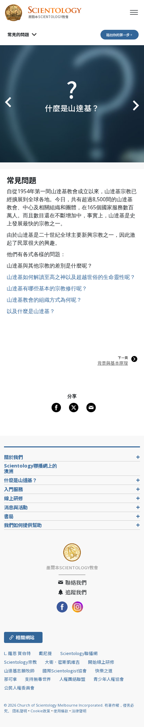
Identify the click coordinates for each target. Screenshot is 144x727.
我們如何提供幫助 (23, 524)
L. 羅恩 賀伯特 (17, 653)
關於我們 (13, 456)
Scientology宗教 (20, 662)
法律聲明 (79, 710)
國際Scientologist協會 (65, 670)
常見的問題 (18, 34)
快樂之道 (104, 670)
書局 (8, 516)
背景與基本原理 (112, 362)
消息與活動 (15, 507)
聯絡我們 (75, 582)
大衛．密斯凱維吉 (62, 662)
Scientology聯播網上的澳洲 (30, 468)
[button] (6, 103)
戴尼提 (45, 653)
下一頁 (123, 357)
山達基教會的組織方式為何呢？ (44, 299)
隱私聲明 (19, 710)
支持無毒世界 (38, 679)
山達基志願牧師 (19, 670)
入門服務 (13, 489)
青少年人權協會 (108, 679)
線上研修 (13, 498)
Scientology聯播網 (78, 653)
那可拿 (11, 679)
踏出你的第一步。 (119, 34)
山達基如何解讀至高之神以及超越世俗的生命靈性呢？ (71, 277)
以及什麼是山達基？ (31, 311)
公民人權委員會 (19, 687)
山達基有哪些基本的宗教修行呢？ (47, 288)
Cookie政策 (40, 710)
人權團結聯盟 (72, 679)
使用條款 (61, 710)
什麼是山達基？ (20, 480)
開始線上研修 (101, 662)
